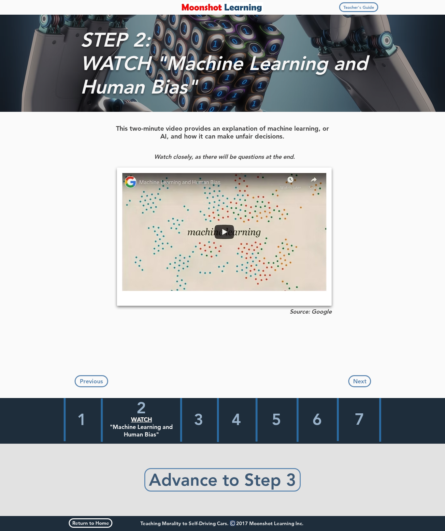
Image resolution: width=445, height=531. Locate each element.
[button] (358, 7)
